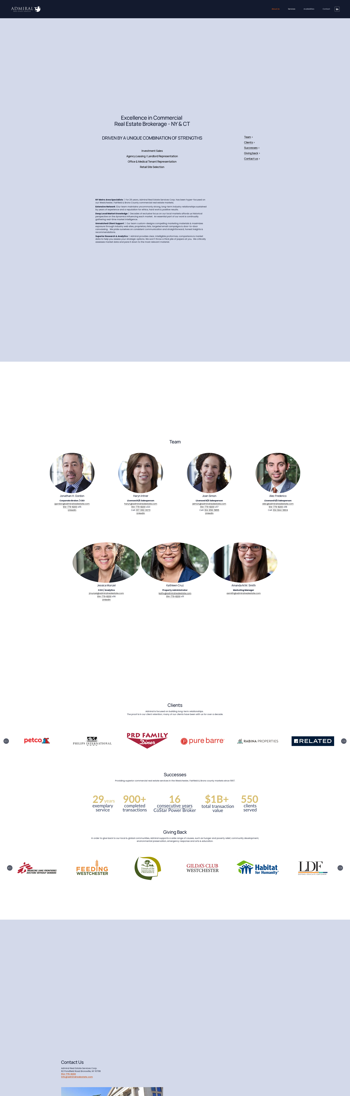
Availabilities (309, 9)
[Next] (344, 741)
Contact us (251, 158)
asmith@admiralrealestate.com (244, 593)
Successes (251, 148)
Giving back (251, 153)
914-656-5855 (211, 510)
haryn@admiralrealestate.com (140, 503)
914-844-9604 (280, 510)
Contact (326, 9)
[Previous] (6, 741)
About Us (276, 9)
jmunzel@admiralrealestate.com (106, 593)
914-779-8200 (70, 506)
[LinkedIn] (337, 9)
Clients (248, 142)
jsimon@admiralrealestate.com (209, 503)
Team (247, 137)
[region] (175, 741)
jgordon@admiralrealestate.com (72, 503)
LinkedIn (72, 510)
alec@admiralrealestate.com (278, 503)
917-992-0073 (143, 510)
